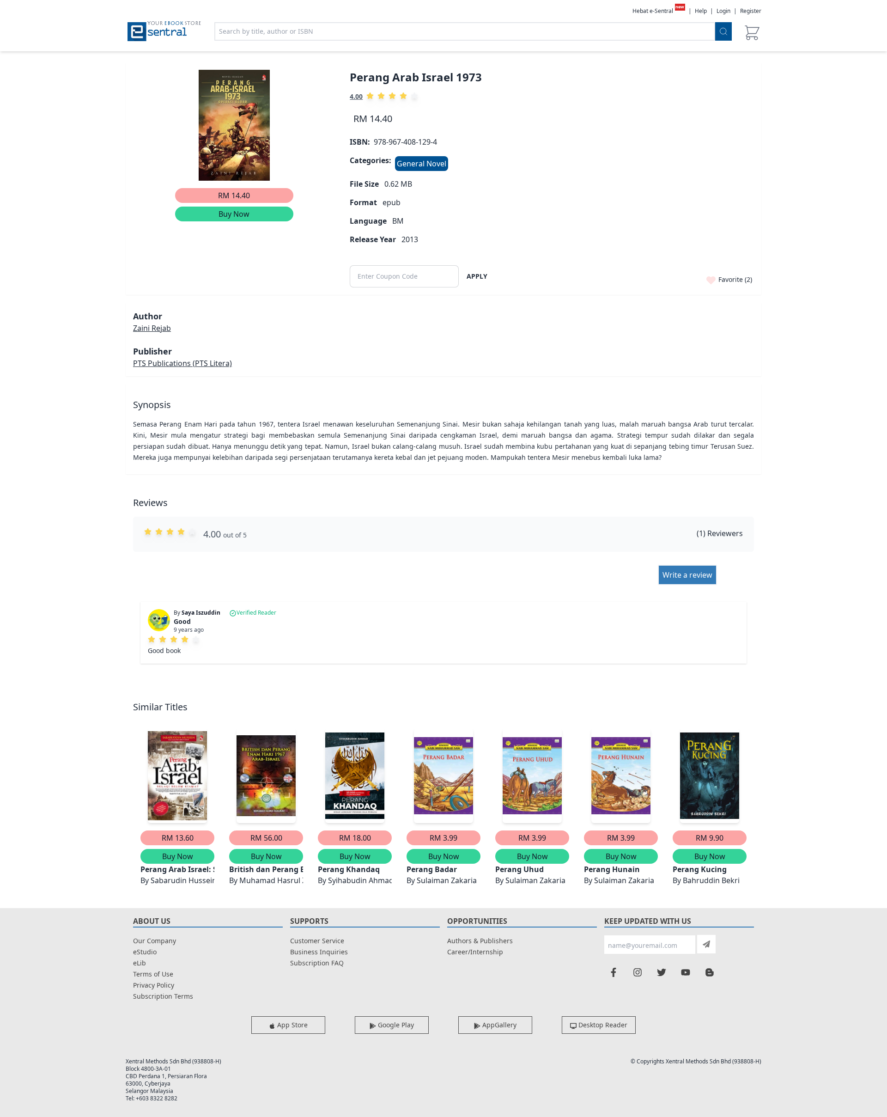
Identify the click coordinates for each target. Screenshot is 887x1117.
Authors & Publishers (480, 940)
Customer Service (317, 940)
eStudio (145, 951)
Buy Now (234, 214)
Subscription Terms (163, 996)
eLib (139, 962)
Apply (477, 276)
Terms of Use (153, 974)
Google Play (395, 1024)
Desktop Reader (602, 1024)
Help (701, 11)
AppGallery (498, 1024)
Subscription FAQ (317, 962)
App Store (291, 1024)
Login (723, 11)
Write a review (687, 575)
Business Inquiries (319, 951)
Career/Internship (475, 951)
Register (750, 11)
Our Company (154, 940)
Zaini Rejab (152, 328)
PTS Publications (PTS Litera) (182, 363)
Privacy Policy (153, 985)
